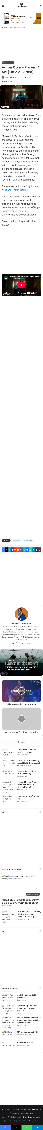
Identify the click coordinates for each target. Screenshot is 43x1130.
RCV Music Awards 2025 (27, 1032)
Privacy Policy (28, 1121)
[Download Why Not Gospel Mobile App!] (21, 18)
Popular (21, 742)
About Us (6, 1117)
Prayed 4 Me (28, 540)
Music (11, 27)
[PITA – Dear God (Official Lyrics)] (9, 799)
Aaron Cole (16, 540)
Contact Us (8, 1121)
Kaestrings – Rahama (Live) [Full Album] (26, 751)
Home (5, 27)
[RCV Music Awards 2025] (8, 1035)
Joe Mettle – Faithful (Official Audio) (26, 772)
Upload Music (16, 1117)
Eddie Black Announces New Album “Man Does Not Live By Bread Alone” (29, 1020)
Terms (37, 1121)
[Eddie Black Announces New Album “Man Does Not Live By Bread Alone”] (8, 1022)
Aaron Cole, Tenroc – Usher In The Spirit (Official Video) (21, 668)
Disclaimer (17, 1121)
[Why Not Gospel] (21, 5)
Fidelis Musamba (10, 78)
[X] (19, 643)
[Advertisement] (21, 45)
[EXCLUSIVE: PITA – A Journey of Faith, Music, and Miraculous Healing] (8, 917)
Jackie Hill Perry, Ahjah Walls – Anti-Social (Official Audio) (27, 784)
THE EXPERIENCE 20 (25, 1042)
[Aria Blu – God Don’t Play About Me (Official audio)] (9, 763)
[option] (21, 662)
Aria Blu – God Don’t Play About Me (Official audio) (28, 761)
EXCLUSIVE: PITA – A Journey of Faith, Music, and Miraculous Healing (29, 914)
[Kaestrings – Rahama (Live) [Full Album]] (9, 753)
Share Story (27, 1117)
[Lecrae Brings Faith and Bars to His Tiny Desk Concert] (8, 1010)
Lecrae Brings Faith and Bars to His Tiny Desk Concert (27, 1008)
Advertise (37, 1117)
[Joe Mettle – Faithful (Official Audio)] (9, 774)
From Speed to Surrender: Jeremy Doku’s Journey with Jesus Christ (20, 901)
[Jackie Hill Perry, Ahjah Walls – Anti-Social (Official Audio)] (9, 787)
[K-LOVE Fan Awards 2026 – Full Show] (8, 998)
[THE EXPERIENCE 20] (8, 1046)
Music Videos (20, 27)
